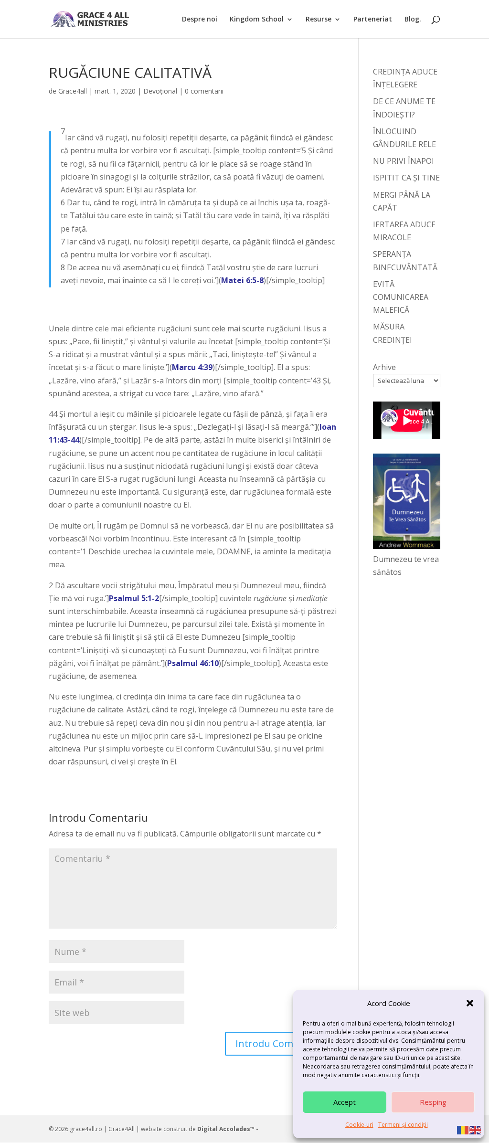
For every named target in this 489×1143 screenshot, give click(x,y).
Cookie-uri (359, 1125)
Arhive (384, 367)
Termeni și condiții (403, 1125)
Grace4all (72, 90)
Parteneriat (372, 19)
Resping (433, 1102)
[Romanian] (463, 1129)
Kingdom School (257, 19)
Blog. (412, 19)
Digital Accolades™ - (227, 1129)
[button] (470, 1003)
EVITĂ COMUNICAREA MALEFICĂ (400, 297)
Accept (344, 1102)
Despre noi (199, 19)
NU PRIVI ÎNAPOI (403, 161)
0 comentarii (204, 90)
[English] (475, 1129)
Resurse (318, 19)
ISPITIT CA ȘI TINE (406, 177)
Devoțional (160, 90)
